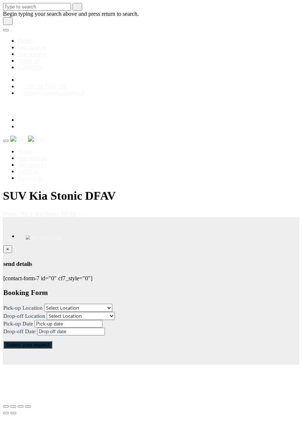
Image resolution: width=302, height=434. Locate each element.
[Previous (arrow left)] (6, 413)
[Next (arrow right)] (13, 413)
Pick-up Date (18, 324)
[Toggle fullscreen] (21, 406)
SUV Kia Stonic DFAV (49, 214)
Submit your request (27, 345)
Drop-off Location (24, 316)
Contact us (30, 67)
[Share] (13, 406)
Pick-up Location (23, 308)
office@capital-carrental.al (54, 93)
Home (25, 41)
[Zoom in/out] (28, 406)
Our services (32, 54)
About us (28, 60)
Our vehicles (32, 47)
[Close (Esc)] (6, 406)
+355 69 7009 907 (45, 86)
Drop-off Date (19, 331)
